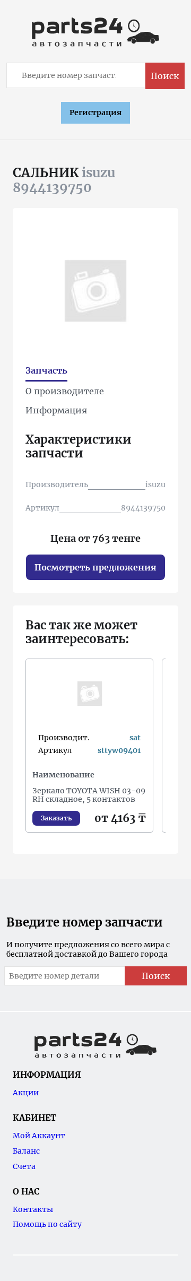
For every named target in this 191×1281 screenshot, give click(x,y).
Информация (56, 410)
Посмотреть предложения (95, 567)
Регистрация (95, 112)
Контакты (33, 1209)
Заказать (56, 818)
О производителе (64, 391)
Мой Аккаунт (39, 1135)
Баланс (26, 1151)
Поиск (165, 76)
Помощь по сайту (47, 1224)
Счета (24, 1166)
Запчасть (46, 370)
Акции (26, 1092)
